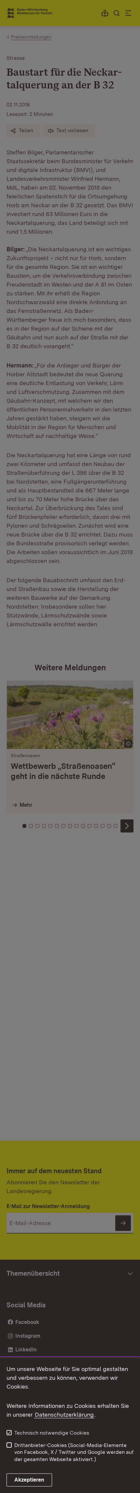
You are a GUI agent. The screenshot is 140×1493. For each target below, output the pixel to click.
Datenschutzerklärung (64, 1414)
